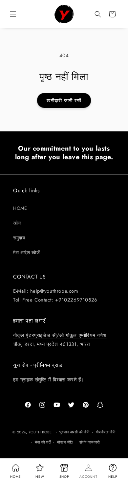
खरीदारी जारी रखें (64, 100)
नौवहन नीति (65, 442)
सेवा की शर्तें (43, 442)
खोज (17, 223)
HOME (20, 208)
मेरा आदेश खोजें (26, 252)
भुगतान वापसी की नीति (74, 432)
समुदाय (19, 237)
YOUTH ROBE (40, 432)
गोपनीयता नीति (106, 432)
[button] (13, 14)
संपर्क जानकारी (89, 442)
